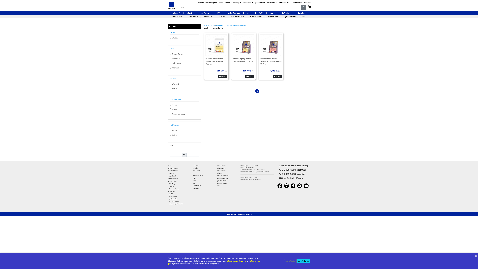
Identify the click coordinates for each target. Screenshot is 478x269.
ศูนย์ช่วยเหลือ (173, 199)
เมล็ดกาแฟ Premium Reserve (235, 25)
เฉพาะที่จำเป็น (290, 261)
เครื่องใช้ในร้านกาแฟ (237, 17)
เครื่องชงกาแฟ (177, 17)
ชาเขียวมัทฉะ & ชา (234, 13)
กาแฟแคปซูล (205, 13)
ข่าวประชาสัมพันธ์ (174, 201)
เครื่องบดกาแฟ (193, 17)
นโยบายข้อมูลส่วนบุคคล (176, 204)
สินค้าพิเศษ (301, 13)
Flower (174, 105)
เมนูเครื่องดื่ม (173, 176)
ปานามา (174, 38)
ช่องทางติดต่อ (173, 196)
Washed (175, 84)
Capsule (171, 186)
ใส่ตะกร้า (223, 76)
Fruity (174, 109)
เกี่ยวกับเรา (282, 3)
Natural (174, 88)
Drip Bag (172, 184)
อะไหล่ (303, 17)
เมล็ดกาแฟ (176, 13)
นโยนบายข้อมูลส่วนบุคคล (236, 261)
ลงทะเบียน (307, 3)
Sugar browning (178, 114)
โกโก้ (218, 13)
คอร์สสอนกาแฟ (248, 3)
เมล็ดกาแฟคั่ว (176, 63)
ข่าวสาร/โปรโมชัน (224, 3)
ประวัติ (171, 194)
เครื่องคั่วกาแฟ (208, 17)
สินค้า (213, 25)
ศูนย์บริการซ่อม (260, 3)
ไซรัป (261, 13)
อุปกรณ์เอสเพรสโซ (256, 17)
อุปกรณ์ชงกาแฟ (273, 17)
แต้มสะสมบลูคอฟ (211, 3)
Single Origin (177, 54)
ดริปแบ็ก (190, 13)
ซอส (271, 13)
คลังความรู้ (235, 3)
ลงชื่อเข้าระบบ (297, 3)
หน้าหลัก (201, 3)
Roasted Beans (174, 189)
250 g (174, 135)
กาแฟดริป (175, 68)
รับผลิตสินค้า (271, 3)
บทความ (171, 173)
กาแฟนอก (175, 58)
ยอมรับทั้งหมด (303, 261)
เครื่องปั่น (222, 17)
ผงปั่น (249, 13)
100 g (174, 130)
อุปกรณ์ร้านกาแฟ (290, 17)
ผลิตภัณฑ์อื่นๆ (285, 13)
